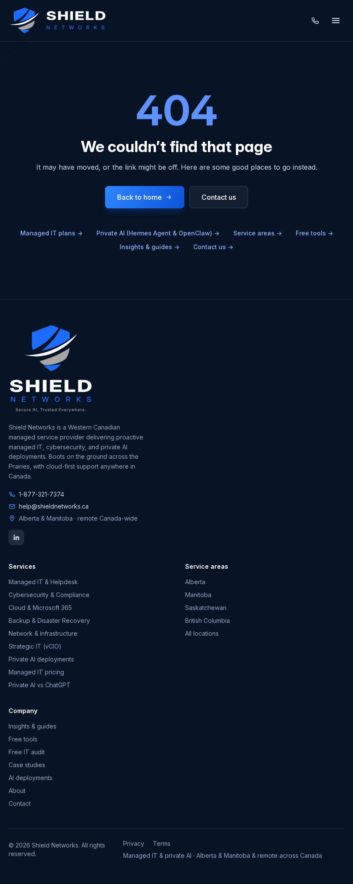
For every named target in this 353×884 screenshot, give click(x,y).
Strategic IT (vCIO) (35, 646)
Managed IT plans (51, 233)
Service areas (257, 233)
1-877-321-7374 (41, 494)
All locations (202, 633)
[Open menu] (335, 20)
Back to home (139, 197)
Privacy (133, 843)
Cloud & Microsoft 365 (40, 607)
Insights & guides (150, 246)
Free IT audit (27, 752)
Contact (20, 803)
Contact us (218, 197)
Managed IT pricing (36, 672)
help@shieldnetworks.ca (54, 506)
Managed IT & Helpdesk (43, 581)
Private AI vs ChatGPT (40, 685)
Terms (161, 843)
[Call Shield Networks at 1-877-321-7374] (315, 20)
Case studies (27, 764)
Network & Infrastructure (43, 633)
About (17, 790)
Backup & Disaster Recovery (49, 620)
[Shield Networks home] (57, 20)
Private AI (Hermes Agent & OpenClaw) (158, 233)
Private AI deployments (41, 659)
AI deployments (31, 777)
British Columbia (207, 620)
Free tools (314, 233)
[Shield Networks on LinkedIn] (16, 537)
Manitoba (198, 594)
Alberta (195, 581)
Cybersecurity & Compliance (49, 594)
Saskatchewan (205, 607)
